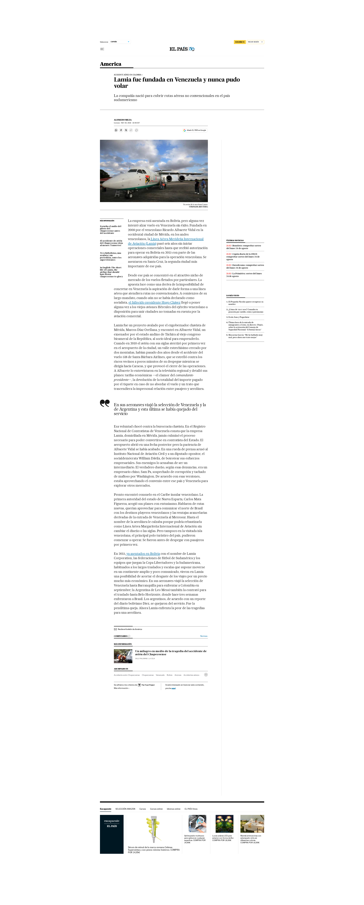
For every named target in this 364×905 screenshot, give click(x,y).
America (110, 64)
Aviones (178, 675)
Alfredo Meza (123, 120)
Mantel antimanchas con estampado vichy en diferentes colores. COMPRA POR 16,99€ (250, 839)
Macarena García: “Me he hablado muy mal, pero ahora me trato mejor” (245, 336)
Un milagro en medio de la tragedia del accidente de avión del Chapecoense (171, 653)
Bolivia (169, 675)
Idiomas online (173, 809)
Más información (121, 688)
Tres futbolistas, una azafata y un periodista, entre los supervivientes (110, 256)
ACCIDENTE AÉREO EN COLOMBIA (127, 75)
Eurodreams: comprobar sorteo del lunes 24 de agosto (245, 266)
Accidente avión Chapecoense (127, 675)
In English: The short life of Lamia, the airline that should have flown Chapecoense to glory (111, 272)
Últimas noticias (235, 240)
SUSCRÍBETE (240, 42)
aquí (174, 688)
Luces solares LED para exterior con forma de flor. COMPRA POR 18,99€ (223, 838)
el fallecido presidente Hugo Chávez (154, 302)
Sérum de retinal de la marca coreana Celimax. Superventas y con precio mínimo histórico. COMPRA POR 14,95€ (154, 850)
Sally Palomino (141, 659)
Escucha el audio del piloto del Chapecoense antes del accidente (110, 229)
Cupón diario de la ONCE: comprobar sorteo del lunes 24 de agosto (243, 257)
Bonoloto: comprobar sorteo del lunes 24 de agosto (243, 247)
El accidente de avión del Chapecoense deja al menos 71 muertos (111, 243)
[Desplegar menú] (102, 49)
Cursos (142, 809)
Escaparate (105, 809)
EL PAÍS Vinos (191, 809)
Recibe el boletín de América (130, 629)
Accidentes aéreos (191, 675)
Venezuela (160, 675)
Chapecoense (148, 675)
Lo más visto (232, 295)
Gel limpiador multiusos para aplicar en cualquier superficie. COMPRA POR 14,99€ (195, 839)
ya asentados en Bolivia (143, 554)
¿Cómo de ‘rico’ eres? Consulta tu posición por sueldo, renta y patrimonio (245, 310)
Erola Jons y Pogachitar (238, 317)
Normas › (204, 636)
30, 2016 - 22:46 (130, 123)
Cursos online (156, 809)
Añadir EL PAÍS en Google (196, 130)
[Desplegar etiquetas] (206, 675)
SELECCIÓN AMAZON (125, 809)
